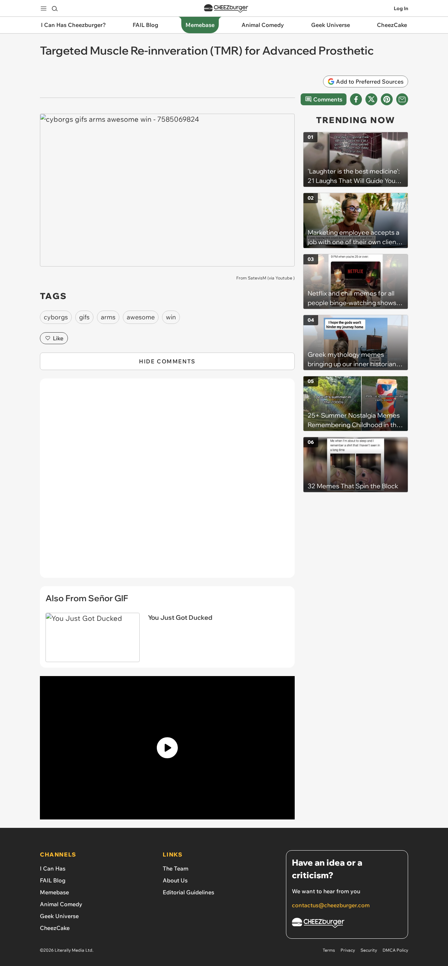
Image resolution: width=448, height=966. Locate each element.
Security (368, 950)
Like (58, 338)
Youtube (283, 277)
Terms (329, 950)
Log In (401, 8)
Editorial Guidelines (188, 892)
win (171, 317)
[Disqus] (167, 482)
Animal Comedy (61, 904)
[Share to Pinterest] (387, 99)
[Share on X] (371, 99)
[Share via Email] (402, 99)
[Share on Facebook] (356, 99)
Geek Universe (59, 915)
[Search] (54, 8)
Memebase (54, 892)
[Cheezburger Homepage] (226, 8)
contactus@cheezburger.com (331, 905)
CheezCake (55, 927)
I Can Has (52, 868)
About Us (175, 880)
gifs (84, 317)
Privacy (348, 950)
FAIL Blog (52, 880)
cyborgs (56, 317)
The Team (175, 868)
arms (108, 317)
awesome (141, 317)
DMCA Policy (395, 950)
